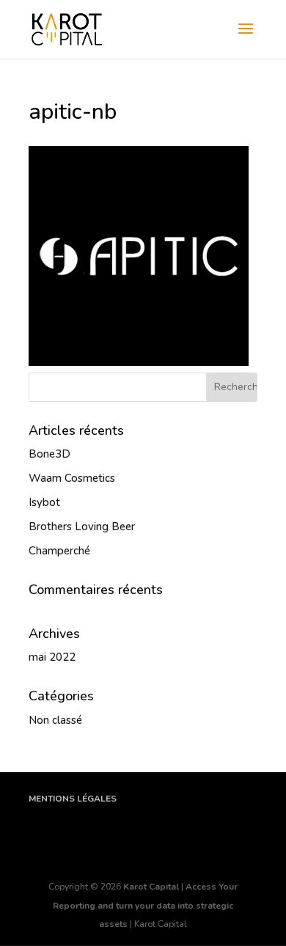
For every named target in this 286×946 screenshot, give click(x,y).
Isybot (44, 502)
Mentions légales (73, 798)
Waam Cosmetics (72, 478)
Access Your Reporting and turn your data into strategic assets (145, 905)
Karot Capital (151, 886)
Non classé (55, 720)
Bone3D (49, 454)
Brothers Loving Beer (82, 526)
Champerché (59, 550)
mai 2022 (52, 657)
